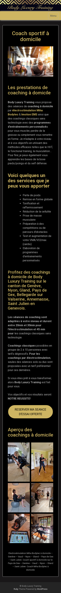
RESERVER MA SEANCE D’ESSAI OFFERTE (30, 412)
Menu (53, 15)
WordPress (42, 589)
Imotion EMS (29, 114)
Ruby (16, 589)
